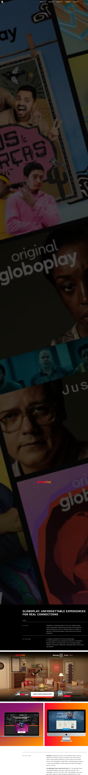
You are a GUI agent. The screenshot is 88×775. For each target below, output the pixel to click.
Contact (75, 2)
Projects (59, 2)
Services (51, 2)
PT (83, 2)
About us (43, 2)
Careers (67, 2)
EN (86, 2)
